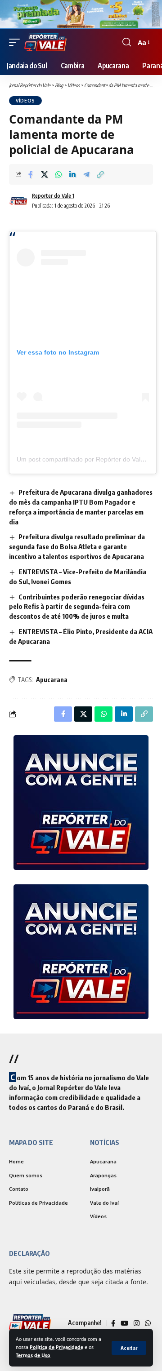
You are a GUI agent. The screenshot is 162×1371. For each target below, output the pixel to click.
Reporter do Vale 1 (53, 195)
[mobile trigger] (16, 42)
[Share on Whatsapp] (58, 174)
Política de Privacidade (56, 1347)
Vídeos (25, 100)
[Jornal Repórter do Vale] (45, 42)
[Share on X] (44, 174)
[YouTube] (124, 1323)
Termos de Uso (33, 1355)
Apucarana (52, 679)
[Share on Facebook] (30, 174)
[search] (126, 42)
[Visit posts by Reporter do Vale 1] (18, 200)
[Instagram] (136, 1323)
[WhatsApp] (148, 1323)
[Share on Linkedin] (72, 174)
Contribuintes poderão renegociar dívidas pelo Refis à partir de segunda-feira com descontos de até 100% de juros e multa (76, 607)
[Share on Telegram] (86, 174)
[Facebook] (113, 1323)
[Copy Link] (100, 174)
